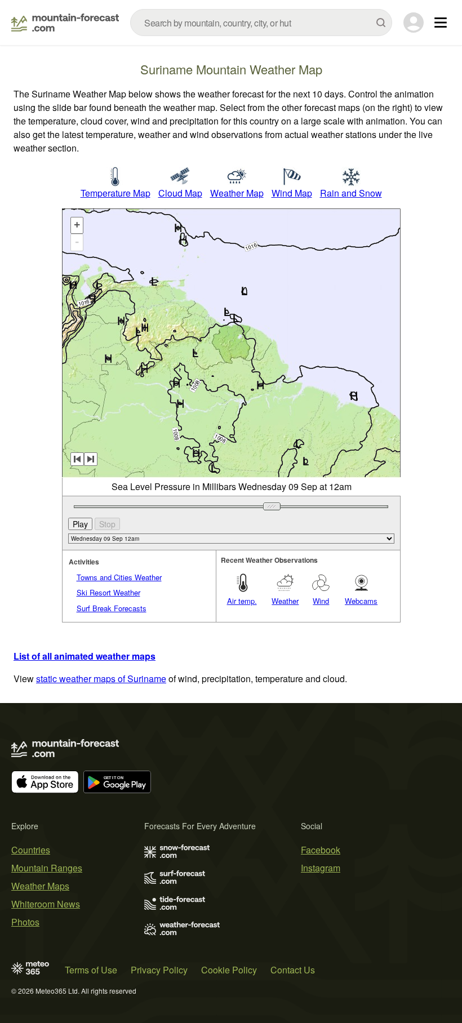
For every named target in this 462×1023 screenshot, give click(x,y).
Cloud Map (180, 192)
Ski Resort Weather (108, 592)
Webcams (361, 600)
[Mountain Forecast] (65, 23)
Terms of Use (91, 969)
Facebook (320, 849)
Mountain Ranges (46, 867)
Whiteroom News (45, 903)
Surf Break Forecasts (111, 608)
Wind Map (292, 192)
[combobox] (261, 22)
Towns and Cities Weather (119, 577)
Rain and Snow (351, 192)
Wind (321, 600)
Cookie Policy (229, 969)
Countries (30, 849)
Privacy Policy (159, 969)
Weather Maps (40, 885)
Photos (25, 921)
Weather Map (237, 192)
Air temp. (242, 600)
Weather (285, 600)
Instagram (320, 867)
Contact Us (292, 969)
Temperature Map (115, 192)
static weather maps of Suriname (101, 678)
